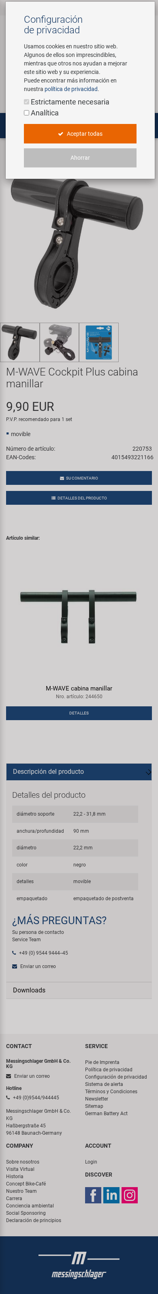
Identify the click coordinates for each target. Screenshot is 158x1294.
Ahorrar (80, 157)
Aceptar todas (84, 133)
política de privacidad (71, 89)
